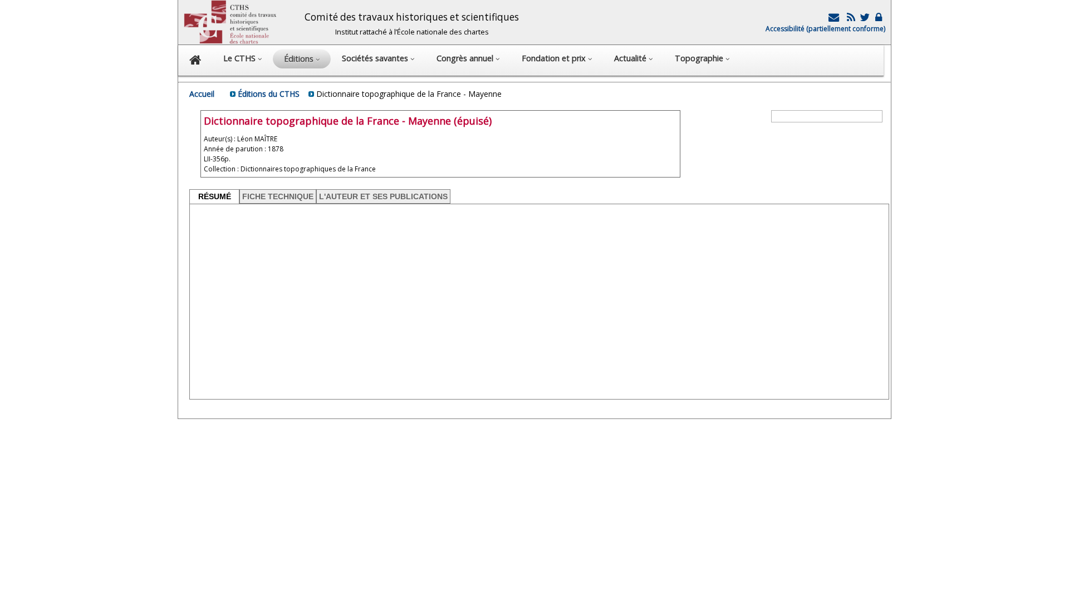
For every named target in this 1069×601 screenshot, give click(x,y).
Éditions (300, 58)
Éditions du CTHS (269, 93)
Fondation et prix (555, 58)
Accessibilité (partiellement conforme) (825, 28)
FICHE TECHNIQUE (277, 196)
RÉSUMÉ (214, 196)
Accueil (201, 93)
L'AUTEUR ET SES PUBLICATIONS (383, 196)
